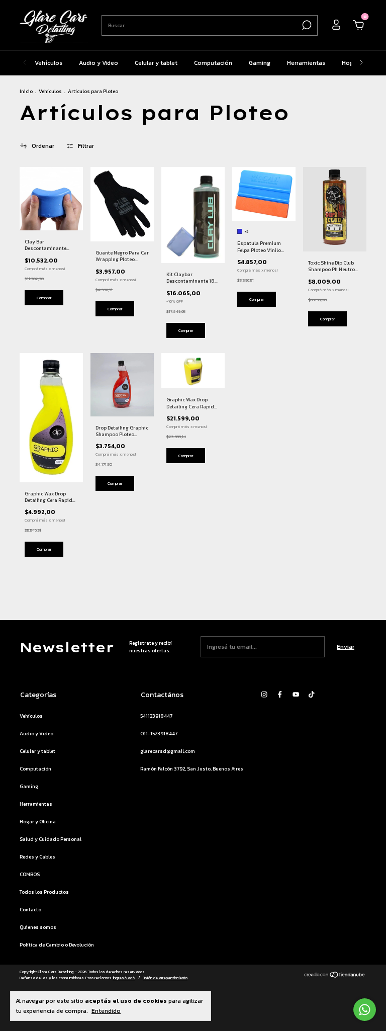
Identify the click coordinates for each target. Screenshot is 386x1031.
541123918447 (156, 716)
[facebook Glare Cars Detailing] (279, 694)
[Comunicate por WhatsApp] (364, 1009)
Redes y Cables (37, 857)
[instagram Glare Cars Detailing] (264, 694)
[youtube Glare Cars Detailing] (296, 694)
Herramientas (306, 62)
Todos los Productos (44, 892)
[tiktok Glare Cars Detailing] (311, 694)
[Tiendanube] (335, 976)
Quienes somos (38, 927)
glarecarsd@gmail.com (167, 751)
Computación (213, 62)
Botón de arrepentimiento (165, 978)
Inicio (26, 91)
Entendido (106, 1010)
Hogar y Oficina (38, 821)
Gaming (259, 62)
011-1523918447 (158, 733)
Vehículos (48, 62)
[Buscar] (306, 25)
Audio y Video (98, 62)
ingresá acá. (124, 978)
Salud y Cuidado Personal (50, 839)
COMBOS (30, 874)
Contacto (30, 909)
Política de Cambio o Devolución (57, 945)
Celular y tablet (156, 62)
